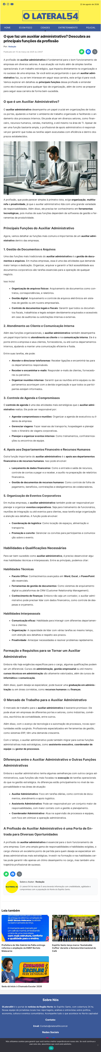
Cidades (45, 27)
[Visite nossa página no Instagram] (8, 4)
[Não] (97, 1045)
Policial (90, 27)
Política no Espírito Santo (19, 34)
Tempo (47, 34)
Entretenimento (68, 27)
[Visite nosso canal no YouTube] (12, 4)
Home (7, 27)
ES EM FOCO (25, 27)
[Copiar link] (94, 51)
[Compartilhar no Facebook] (88, 51)
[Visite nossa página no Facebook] (4, 4)
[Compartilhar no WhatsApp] (81, 51)
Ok (51, 1048)
